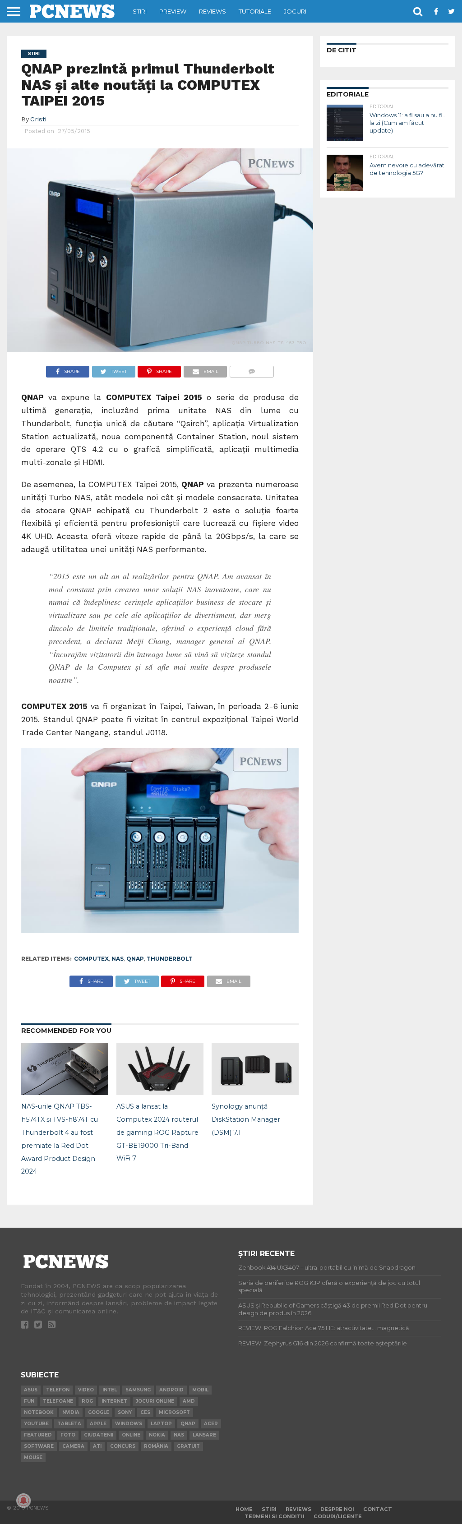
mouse (33, 1457)
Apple (98, 1424)
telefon (57, 1390)
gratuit (188, 1446)
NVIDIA (70, 1412)
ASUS (30, 1390)
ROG (87, 1401)
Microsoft (174, 1412)
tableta (69, 1424)
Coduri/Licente (338, 1516)
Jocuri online (155, 1401)
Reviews (212, 11)
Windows (128, 1424)
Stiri (140, 11)
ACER (211, 1424)
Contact (377, 1509)
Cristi (38, 119)
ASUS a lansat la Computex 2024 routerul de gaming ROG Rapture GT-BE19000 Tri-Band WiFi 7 (157, 1132)
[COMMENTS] (251, 369)
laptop (161, 1424)
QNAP (135, 958)
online (131, 1435)
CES (145, 1412)
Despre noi (337, 1509)
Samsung (138, 1390)
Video (86, 1390)
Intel (109, 1390)
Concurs (122, 1446)
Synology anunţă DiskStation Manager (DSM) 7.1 (246, 1119)
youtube (36, 1424)
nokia (157, 1435)
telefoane (58, 1401)
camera (73, 1446)
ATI (97, 1446)
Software (39, 1446)
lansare (204, 1435)
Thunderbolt (170, 958)
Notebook (39, 1412)
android (171, 1390)
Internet (114, 1401)
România (156, 1446)
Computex (91, 958)
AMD (189, 1401)
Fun (29, 1401)
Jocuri (295, 11)
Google (98, 1412)
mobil (200, 1390)
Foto (67, 1435)
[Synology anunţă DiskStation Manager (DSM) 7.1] (255, 1092)
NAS (117, 958)
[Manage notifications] (23, 1500)
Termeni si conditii (275, 1516)
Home (244, 1509)
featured (38, 1435)
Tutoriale (255, 11)
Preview (172, 11)
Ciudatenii (98, 1435)
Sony (125, 1412)
